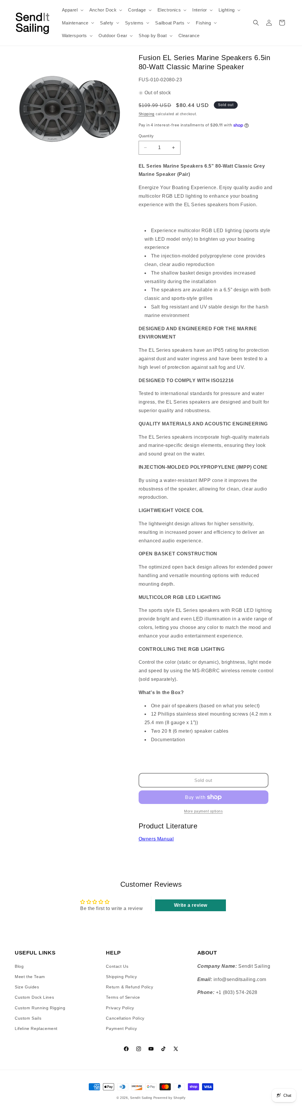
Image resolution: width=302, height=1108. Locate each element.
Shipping (147, 114)
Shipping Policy (121, 976)
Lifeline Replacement (36, 1028)
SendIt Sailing (141, 1097)
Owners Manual (156, 838)
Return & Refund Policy (129, 987)
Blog (19, 966)
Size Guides (27, 987)
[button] (72, 10)
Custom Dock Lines (34, 997)
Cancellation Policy (125, 1018)
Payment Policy (121, 1028)
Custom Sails (28, 1018)
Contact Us (117, 966)
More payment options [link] (203, 811)
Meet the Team (30, 976)
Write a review (190, 905)
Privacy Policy (120, 1007)
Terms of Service (123, 997)
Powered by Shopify (169, 1097)
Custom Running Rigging (40, 1007)
